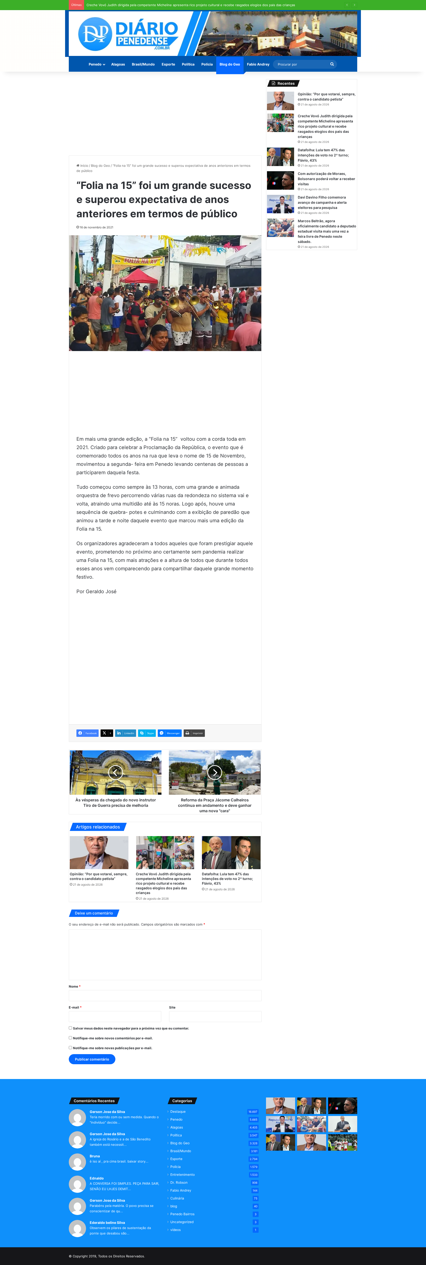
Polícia (207, 64)
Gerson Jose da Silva (107, 1112)
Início (83, 166)
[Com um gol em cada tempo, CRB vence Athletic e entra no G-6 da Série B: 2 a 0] (342, 1142)
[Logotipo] (213, 33)
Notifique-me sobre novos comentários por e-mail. (113, 1038)
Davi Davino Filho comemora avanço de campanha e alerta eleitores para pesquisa (322, 202)
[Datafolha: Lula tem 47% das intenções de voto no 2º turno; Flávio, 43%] (231, 852)
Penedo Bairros (182, 1214)
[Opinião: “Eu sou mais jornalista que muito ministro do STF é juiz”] (311, 1142)
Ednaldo (97, 1178)
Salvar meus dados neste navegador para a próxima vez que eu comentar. (131, 1028)
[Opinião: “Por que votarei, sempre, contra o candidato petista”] (99, 852)
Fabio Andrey (258, 64)
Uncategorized (182, 1222)
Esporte (168, 64)
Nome (75, 986)
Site (172, 1007)
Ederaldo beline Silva (107, 1222)
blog (173, 1206)
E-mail (75, 1007)
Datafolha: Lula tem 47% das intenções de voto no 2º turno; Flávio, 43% (227, 878)
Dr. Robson (179, 1182)
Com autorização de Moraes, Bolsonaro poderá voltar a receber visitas (326, 178)
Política (188, 64)
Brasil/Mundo (143, 64)
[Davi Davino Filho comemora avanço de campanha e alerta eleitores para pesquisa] (280, 204)
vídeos (175, 1230)
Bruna (95, 1156)
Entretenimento (182, 1175)
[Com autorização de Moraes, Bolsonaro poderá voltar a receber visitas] (280, 180)
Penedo (95, 64)
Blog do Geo (230, 64)
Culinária (177, 1198)
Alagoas (118, 64)
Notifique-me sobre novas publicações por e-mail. (112, 1048)
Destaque (178, 1111)
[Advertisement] (165, 113)
